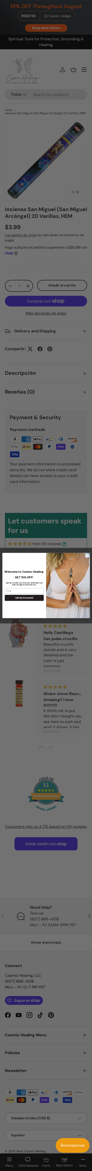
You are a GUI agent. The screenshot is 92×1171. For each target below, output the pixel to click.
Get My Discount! (24, 598)
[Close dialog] (87, 556)
